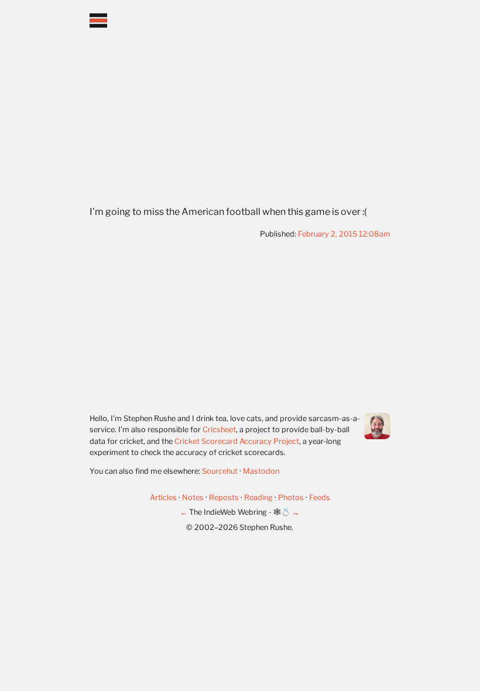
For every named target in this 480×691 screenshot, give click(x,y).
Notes (193, 497)
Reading (259, 497)
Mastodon (261, 471)
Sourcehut (220, 471)
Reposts (225, 497)
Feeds (319, 497)
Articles (164, 497)
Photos (292, 497)
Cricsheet (219, 429)
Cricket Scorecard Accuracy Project (236, 441)
